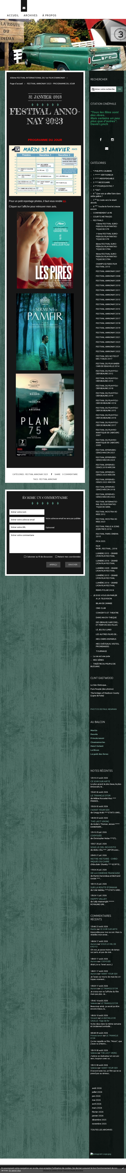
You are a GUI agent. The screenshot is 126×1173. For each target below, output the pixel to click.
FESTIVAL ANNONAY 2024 (108, 346)
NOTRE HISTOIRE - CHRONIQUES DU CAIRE (104, 860)
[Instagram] (112, 139)
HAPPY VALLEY (99, 899)
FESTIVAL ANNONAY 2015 (108, 309)
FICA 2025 (100, 541)
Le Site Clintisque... (99, 685)
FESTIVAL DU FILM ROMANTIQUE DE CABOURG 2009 (107, 443)
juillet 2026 (97, 1092)
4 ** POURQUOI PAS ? (103, 186)
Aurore (94, 944)
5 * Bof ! (96, 190)
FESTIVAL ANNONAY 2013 (108, 299)
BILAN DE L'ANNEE (104, 603)
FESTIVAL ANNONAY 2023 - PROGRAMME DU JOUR (51, 83)
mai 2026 (96, 1100)
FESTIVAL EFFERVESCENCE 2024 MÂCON (105, 473)
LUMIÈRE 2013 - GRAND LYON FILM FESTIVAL (107, 576)
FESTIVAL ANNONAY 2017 (108, 318)
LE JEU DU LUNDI (103, 629)
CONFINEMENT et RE (102, 213)
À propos (49, 15)
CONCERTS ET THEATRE (107, 613)
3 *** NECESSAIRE (101, 182)
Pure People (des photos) (102, 689)
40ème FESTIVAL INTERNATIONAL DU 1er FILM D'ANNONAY (37, 78)
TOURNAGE (101, 651)
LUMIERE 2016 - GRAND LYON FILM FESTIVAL (107, 562)
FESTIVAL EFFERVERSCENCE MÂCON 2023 (106, 458)
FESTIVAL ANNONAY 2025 (108, 351)
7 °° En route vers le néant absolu (104, 201)
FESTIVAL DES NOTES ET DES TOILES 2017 (107, 357)
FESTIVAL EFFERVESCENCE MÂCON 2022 (105, 495)
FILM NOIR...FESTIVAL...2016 (106, 547)
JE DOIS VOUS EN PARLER (105, 595)
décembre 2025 (99, 1120)
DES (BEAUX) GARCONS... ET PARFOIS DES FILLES (107, 623)
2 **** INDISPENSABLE (103, 178)
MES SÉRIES (98, 660)
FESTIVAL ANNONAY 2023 (45, 116)
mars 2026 (97, 1108)
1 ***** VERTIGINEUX (103, 175)
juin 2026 (96, 1096)
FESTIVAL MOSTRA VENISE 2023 (107, 520)
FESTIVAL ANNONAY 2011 (108, 290)
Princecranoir (96, 1035)
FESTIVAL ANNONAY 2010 (108, 285)
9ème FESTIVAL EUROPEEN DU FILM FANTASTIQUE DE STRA (106, 256)
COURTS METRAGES (102, 216)
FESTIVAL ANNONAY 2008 (108, 276)
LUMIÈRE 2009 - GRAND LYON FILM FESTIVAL (107, 569)
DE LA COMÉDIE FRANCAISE (105, 873)
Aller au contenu (11, 2)
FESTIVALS (98, 220)
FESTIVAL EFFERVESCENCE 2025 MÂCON (105, 480)
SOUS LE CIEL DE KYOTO (103, 847)
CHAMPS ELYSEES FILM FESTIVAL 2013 (106, 265)
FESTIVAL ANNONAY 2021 (108, 337)
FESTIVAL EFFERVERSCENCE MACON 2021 (106, 451)
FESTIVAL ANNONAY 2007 (108, 271)
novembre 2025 (99, 1124)
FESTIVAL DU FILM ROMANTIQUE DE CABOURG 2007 (107, 432)
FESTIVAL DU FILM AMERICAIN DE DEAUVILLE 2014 (108, 364)
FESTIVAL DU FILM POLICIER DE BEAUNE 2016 (107, 416)
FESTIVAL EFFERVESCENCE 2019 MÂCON (105, 466)
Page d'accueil (16, 83)
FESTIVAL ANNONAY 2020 (108, 332)
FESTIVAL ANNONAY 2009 (108, 280)
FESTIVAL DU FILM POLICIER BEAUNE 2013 (107, 379)
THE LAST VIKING (100, 821)
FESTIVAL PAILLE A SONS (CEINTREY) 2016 (107, 527)
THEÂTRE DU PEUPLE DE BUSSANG (103, 665)
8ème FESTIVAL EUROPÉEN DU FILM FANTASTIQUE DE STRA (106, 246)
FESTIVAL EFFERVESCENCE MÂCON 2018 (105, 488)
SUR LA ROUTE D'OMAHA (104, 887)
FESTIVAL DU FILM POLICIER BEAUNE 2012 (107, 372)
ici (64, 201)
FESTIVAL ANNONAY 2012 (108, 295)
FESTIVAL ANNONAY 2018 (108, 323)
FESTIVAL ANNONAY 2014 (108, 304)
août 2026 (97, 1088)
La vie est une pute (101, 656)
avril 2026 (96, 1104)
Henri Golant (97, 746)
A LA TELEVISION (104, 598)
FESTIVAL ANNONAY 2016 (108, 314)
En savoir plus (15, 1170)
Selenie (94, 1003)
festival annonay (48, 479)
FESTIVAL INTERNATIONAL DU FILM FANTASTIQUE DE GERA (107, 504)
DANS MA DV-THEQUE (106, 617)
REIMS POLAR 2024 (105, 590)
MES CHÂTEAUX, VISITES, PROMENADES (107, 645)
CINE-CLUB (101, 608)
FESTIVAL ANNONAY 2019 (108, 328)
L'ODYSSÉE (96, 835)
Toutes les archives (101, 1130)
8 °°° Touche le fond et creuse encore (105, 207)
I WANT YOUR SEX (100, 809)
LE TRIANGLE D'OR (100, 795)
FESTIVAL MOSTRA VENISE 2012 (107, 513)
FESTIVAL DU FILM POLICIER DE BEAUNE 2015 (107, 409)
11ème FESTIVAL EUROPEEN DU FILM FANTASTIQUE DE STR (107, 236)
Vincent (94, 1018)
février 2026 (97, 1112)
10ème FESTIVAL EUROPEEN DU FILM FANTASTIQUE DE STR (107, 226)
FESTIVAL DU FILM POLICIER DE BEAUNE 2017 (107, 423)
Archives (31, 15)
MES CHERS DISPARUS (106, 639)
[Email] (24, 6)
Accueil (13, 15)
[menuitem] (13, 15)
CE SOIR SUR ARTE (100, 781)
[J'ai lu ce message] (123, 1168)
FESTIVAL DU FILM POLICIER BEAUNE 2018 (107, 387)
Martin (93, 929)
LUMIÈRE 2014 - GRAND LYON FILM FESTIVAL (107, 584)
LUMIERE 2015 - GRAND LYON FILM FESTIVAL (107, 554)
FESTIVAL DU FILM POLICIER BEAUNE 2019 (107, 394)
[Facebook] (100, 139)
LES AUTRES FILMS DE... (107, 634)
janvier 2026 (97, 1116)
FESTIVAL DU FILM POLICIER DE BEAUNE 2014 (107, 401)
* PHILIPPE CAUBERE (102, 171)
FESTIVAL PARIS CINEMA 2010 (107, 535)
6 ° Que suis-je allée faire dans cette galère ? (106, 194)
